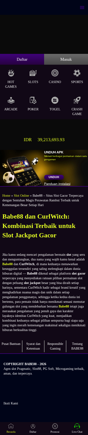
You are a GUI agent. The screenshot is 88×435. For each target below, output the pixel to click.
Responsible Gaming (55, 346)
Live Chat (77, 431)
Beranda (11, 431)
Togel (55, 109)
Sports (77, 82)
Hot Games (11, 84)
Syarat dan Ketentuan (33, 346)
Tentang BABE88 (77, 346)
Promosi (54, 431)
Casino (55, 82)
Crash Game (77, 112)
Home (6, 195)
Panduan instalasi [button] (57, 184)
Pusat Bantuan (11, 344)
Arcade (11, 109)
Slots (33, 82)
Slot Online (21, 195)
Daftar (22, 59)
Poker (33, 109)
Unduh (54, 177)
